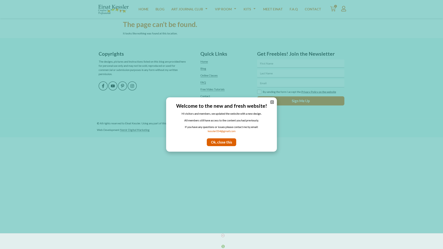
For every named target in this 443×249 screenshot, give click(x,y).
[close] (222, 235)
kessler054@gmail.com (222, 131)
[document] (221, 124)
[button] (272, 102)
